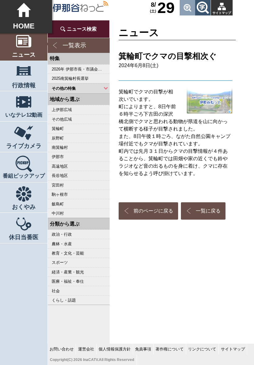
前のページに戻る (153, 210)
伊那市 (58, 156)
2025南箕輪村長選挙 (70, 78)
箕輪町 (58, 128)
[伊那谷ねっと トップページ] (80, 6)
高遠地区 (60, 166)
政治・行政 (62, 234)
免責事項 (143, 349)
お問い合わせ (62, 349)
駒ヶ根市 (60, 194)
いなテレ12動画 (23, 115)
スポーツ (60, 262)
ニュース (24, 54)
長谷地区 (60, 175)
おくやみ (24, 207)
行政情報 (24, 85)
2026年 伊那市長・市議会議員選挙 (81, 69)
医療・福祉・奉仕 (68, 281)
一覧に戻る (208, 210)
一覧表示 (74, 45)
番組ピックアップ (24, 176)
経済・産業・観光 (68, 272)
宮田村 (58, 185)
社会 (56, 291)
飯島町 (58, 204)
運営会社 (86, 349)
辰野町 (58, 138)
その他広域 (62, 119)
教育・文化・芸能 (68, 253)
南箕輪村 (60, 147)
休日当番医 (23, 237)
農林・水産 (62, 244)
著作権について (169, 349)
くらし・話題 (64, 300)
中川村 (58, 213)
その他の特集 (64, 88)
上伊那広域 (62, 109)
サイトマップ (221, 13)
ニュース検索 (82, 29)
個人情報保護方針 (115, 349)
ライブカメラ (24, 146)
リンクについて (202, 349)
